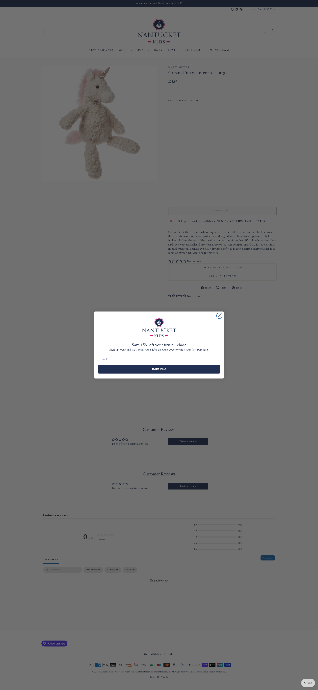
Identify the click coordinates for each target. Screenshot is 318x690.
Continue (159, 369)
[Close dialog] (219, 316)
